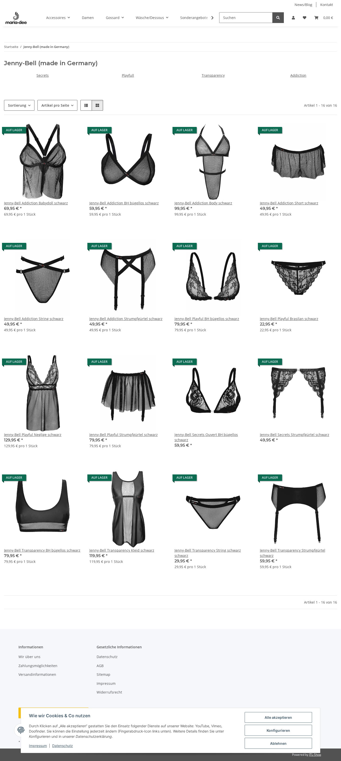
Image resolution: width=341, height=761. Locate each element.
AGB (100, 665)
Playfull (128, 75)
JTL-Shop (315, 755)
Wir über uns (29, 656)
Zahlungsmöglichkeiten (37, 665)
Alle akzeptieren (278, 717)
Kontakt (326, 4)
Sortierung (17, 105)
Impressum (38, 746)
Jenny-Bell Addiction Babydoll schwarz (36, 203)
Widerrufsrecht (109, 692)
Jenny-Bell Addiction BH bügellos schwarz (124, 203)
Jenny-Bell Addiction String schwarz (33, 318)
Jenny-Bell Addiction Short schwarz (289, 203)
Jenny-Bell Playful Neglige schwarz (32, 434)
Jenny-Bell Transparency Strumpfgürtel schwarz (292, 553)
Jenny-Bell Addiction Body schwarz (203, 203)
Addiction (298, 75)
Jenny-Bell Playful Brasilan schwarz (289, 318)
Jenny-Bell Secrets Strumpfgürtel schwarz (294, 434)
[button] (293, 17)
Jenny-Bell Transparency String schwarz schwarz (207, 553)
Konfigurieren (278, 730)
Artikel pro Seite (55, 105)
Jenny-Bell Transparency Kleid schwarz (121, 550)
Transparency (213, 75)
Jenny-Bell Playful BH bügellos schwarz (206, 318)
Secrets (42, 75)
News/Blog (303, 4)
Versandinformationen (37, 674)
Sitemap (103, 674)
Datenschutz (62, 746)
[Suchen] (278, 17)
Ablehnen (278, 743)
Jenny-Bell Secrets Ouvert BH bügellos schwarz (206, 437)
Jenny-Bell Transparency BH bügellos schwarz (42, 550)
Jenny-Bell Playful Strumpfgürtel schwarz (123, 434)
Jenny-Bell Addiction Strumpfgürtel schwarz (126, 318)
